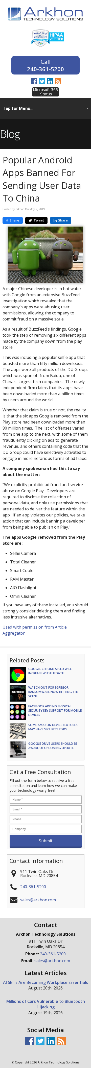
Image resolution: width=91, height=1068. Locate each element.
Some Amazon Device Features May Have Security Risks (53, 727)
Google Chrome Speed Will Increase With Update (50, 671)
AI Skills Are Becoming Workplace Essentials (45, 982)
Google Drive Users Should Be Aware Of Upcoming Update (52, 745)
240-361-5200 (45, 68)
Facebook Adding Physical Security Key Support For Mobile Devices (55, 710)
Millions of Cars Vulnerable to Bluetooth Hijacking (45, 1004)
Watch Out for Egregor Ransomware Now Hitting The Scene (53, 691)
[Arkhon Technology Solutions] (45, 24)
